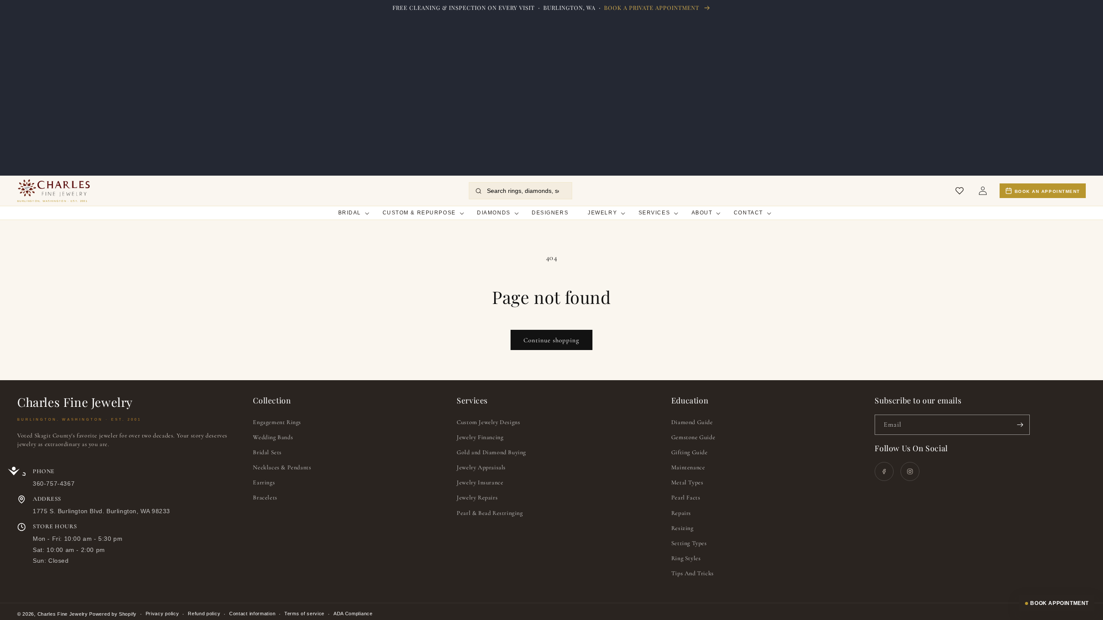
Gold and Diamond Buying (491, 452)
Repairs (681, 513)
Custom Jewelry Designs (488, 422)
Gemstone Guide (693, 437)
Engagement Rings (277, 422)
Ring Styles (686, 558)
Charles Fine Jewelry (62, 614)
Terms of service (304, 613)
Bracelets (265, 497)
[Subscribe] (1019, 425)
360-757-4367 (54, 483)
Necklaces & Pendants (282, 467)
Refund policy (204, 613)
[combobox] (526, 191)
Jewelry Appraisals (481, 467)
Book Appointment (1059, 603)
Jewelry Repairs (477, 497)
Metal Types (687, 482)
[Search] (478, 191)
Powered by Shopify (113, 614)
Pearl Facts (686, 497)
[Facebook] (884, 471)
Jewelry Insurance (480, 482)
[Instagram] (909, 471)
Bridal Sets (267, 452)
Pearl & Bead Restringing (490, 513)
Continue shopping (551, 340)
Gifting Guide (689, 452)
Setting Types (689, 543)
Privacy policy (162, 613)
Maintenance (688, 467)
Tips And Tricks (692, 573)
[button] (350, 213)
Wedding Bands (273, 437)
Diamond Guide (692, 422)
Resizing (682, 528)
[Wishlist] (959, 191)
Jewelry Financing (480, 437)
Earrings (264, 482)
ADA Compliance (353, 613)
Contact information (252, 613)
